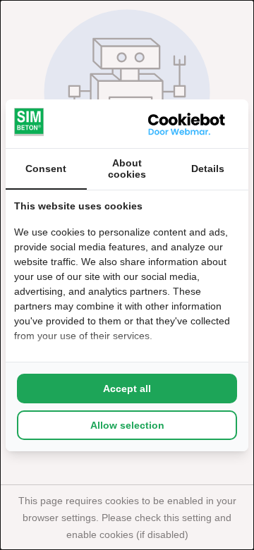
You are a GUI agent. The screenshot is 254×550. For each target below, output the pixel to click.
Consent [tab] (45, 168)
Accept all (127, 388)
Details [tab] (207, 168)
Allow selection (127, 425)
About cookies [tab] (127, 168)
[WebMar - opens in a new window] (187, 124)
